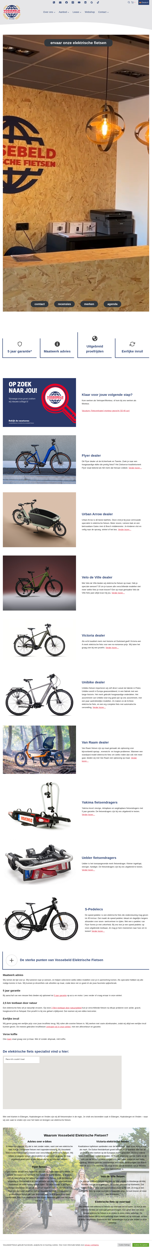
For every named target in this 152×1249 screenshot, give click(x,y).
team (9, 1039)
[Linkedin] (85, 2)
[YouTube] (79, 2)
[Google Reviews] (91, 2)
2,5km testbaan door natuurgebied (66, 1008)
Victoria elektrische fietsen (112, 1141)
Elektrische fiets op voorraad (112, 1201)
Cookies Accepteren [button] (141, 1245)
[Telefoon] (54, 2)
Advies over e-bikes (39, 1141)
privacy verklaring (92, 1245)
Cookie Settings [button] (124, 1245)
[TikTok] (98, 2)
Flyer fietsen (39, 1166)
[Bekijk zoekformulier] (128, 2)
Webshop (90, 12)
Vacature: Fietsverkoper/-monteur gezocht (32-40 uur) (106, 411)
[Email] (60, 2)
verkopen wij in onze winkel (58, 1027)
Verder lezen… (135, 468)
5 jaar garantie (60, 995)
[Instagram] (72, 2)
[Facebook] (66, 2)
